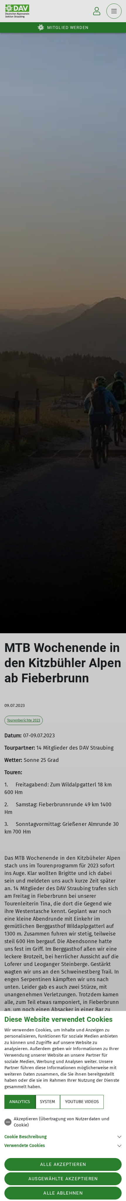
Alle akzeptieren (63, 1164)
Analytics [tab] (19, 1101)
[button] (63, 1136)
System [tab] (47, 1101)
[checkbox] (63, 1122)
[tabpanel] (63, 1131)
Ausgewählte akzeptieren (63, 1178)
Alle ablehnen (63, 1193)
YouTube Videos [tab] (82, 1101)
